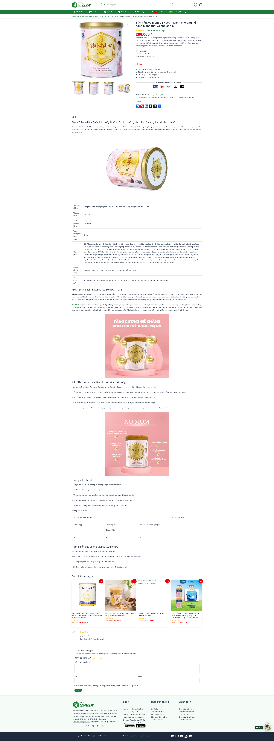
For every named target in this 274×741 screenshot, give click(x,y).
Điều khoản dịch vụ (157, 712)
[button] (84, 12)
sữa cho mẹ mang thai (158, 97)
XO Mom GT (171, 97)
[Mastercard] (177, 736)
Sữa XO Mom (77, 305)
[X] (103, 726)
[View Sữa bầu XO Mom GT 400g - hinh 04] (123, 88)
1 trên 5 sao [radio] (93, 658)
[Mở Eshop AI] (267, 726)
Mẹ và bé (93, 16)
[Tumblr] (98, 726)
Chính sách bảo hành (186, 712)
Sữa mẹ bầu (108, 16)
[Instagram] (92, 726)
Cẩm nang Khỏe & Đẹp (159, 717)
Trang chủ (75, 16)
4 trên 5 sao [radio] (100, 658)
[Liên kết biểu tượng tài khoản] (195, 5)
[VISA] (172, 736)
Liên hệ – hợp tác (157, 719)
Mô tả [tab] (74, 117)
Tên (76, 676)
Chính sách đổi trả (185, 709)
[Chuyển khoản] (190, 736)
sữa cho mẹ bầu (144, 97)
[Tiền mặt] (186, 736)
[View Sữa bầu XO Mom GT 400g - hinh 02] (93, 88)
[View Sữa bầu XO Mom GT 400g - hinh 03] (108, 88)
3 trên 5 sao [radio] (97, 658)
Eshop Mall (132, 736)
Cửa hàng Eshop (84, 16)
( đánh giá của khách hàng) (155, 31)
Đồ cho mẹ (100, 16)
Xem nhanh (87, 609)
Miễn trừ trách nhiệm (158, 714)
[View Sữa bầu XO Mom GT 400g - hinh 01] (78, 88)
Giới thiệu (154, 709)
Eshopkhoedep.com (145, 736)
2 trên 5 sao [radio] (95, 658)
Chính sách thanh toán (186, 717)
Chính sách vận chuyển (187, 714)
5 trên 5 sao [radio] (102, 658)
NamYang (190, 97)
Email (140, 676)
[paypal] (181, 736)
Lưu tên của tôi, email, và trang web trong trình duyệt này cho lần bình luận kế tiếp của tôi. (107, 686)
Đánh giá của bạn (82, 658)
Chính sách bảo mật (186, 719)
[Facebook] (87, 726)
